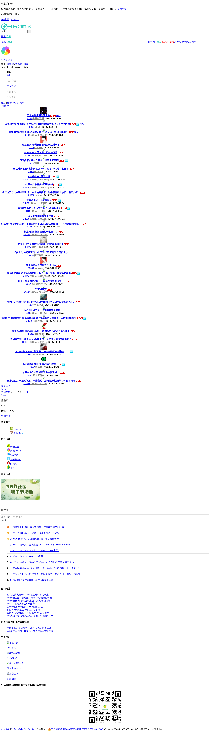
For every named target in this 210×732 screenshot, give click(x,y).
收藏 (6, 42)
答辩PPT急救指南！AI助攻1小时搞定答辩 (28, 612)
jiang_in (10, 64)
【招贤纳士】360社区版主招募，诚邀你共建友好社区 (37, 527)
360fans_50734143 (39, 342)
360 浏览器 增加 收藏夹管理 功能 (39, 364)
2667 (28, 284)
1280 (32, 195)
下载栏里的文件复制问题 (39, 200)
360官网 (5, 19)
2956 (27, 219)
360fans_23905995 (39, 219)
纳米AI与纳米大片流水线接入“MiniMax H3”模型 (34, 550)
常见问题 (191, 42)
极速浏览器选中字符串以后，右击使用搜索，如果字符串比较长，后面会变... (40, 192)
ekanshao (38, 171)
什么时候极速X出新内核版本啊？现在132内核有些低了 (41, 168)
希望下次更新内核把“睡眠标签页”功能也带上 (41, 244)
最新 (3, 102)
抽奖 (8, 416)
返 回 (3, 389)
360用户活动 (180, 42)
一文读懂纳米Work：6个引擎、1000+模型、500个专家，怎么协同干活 (45, 568)
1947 (30, 354)
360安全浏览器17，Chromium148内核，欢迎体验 (34, 539)
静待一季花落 (39, 247)
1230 (30, 321)
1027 (32, 334)
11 (23, 342)
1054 (29, 247)
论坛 (155, 42)
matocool (38, 147)
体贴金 (18, 64)
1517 (31, 226)
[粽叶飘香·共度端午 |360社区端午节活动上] (20, 499)
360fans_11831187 (38, 203)
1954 (27, 276)
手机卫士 (14, 468)
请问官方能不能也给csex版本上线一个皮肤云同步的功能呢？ (40, 339)
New (58, 115)
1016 (31, 255)
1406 (27, 187)
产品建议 (11, 86)
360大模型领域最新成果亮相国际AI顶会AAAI (30, 615)
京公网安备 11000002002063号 (66, 729)
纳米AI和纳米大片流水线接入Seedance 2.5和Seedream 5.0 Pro (40, 544)
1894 (27, 342)
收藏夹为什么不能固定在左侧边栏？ (41, 372)
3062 (27, 292)
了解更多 (122, 9)
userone (38, 195)
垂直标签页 (41, 289)
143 (30, 118)
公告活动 (11, 97)
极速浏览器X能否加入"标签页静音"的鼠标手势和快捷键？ (38, 132)
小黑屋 (23, 729)
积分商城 (15, 729)
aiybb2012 (39, 226)
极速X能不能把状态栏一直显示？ (41, 231)
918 (32, 305)
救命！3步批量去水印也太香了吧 (23, 609)
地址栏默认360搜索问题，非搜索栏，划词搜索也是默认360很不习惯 (41, 380)
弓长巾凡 (38, 305)
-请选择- (5, 105)
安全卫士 (14, 446)
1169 (28, 211)
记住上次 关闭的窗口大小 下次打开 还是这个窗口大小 (41, 252)
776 (32, 147)
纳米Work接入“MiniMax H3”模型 (26, 556)
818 (27, 135)
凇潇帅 (38, 367)
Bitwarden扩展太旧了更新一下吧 (40, 152)
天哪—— (38, 163)
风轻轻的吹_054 (39, 284)
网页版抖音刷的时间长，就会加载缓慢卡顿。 (41, 281)
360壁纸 (14, 455)
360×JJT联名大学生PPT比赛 (21, 603)
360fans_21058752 (39, 234)
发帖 (3, 395)
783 (28, 155)
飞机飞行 (11, 648)
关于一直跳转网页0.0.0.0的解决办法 (25, 606)
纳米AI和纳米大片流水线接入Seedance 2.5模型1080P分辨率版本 (42, 562)
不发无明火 (38, 375)
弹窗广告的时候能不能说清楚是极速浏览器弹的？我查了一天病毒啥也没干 (39, 318)
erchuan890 (38, 354)
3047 (32, 367)
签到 (3, 416)
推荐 (150, 42)
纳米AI (13, 464)
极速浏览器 (7, 60)
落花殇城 (38, 255)
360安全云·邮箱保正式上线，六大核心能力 (28, 600)
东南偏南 (11, 679)
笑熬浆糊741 (39, 321)
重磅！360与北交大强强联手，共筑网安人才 (29, 628)
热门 (15, 102)
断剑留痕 (39, 334)
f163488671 (12, 658)
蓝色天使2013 (14, 668)
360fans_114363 (38, 211)
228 (33, 127)
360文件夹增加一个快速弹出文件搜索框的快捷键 (39, 351)
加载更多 (5, 386)
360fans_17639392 (39, 187)
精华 (22, 102)
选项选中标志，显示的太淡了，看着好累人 (39, 208)
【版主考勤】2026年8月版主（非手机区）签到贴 (34, 533)
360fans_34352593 (39, 276)
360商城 (15, 19)
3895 (30, 375)
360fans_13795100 (38, 135)
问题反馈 (11, 92)
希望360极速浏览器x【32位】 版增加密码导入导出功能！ (41, 331)
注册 (8, 36)
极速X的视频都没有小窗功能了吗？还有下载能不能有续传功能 (39, 273)
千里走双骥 (38, 118)
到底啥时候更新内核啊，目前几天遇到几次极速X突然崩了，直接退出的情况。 (41, 224)
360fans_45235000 (39, 179)
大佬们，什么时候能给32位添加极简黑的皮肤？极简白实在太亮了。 (41, 302)
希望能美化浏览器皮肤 (38, 115)
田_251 (38, 127)
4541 (27, 234)
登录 (3, 36)
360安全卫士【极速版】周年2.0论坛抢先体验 (29, 597)
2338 (31, 268)
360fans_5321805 (38, 383)
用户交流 (11, 80)
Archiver (32, 729)
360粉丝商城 (168, 42)
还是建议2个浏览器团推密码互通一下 (41, 144)
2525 (27, 179)
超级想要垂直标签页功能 (40, 216)
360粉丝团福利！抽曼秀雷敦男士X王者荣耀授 (30, 631)
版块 (159, 42)
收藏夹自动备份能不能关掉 (39, 184)
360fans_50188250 (39, 292)
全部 (9, 75)
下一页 (25, 392)
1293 (27, 203)
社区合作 (5, 729)
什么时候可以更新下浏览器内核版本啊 (40, 310)
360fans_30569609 (39, 313)
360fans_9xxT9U (38, 155)
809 (32, 171)
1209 (27, 313)
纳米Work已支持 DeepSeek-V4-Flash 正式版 (31, 580)
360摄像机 (15, 459)
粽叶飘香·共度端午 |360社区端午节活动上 (28, 594)
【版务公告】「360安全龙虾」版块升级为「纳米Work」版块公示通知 (45, 574)
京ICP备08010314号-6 (92, 729)
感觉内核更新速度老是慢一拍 (41, 265)
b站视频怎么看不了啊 (39, 176)
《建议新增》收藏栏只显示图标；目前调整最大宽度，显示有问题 (37, 124)
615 (32, 163)
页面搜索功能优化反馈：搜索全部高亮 (39, 160)
